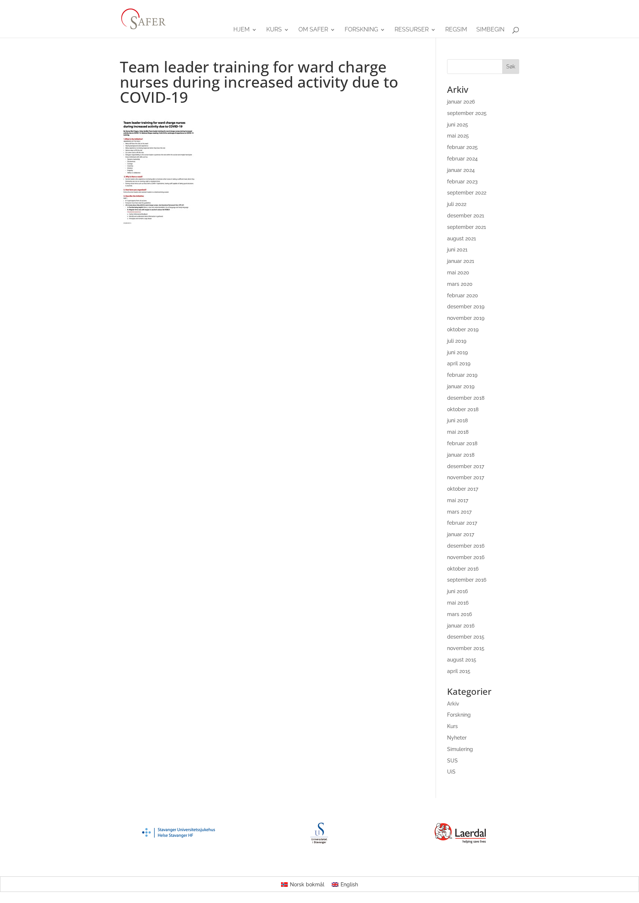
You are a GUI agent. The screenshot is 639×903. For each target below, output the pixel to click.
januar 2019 (460, 386)
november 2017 (465, 477)
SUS (452, 761)
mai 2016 (458, 603)
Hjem (241, 30)
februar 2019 (462, 375)
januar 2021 (460, 261)
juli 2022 (456, 204)
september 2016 (466, 580)
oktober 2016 (463, 569)
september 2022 (466, 193)
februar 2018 (462, 443)
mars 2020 (460, 284)
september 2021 (466, 227)
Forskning (361, 30)
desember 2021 (465, 216)
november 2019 (465, 318)
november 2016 (465, 557)
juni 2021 (457, 250)
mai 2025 (458, 136)
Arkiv (453, 704)
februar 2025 (462, 147)
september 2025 (467, 113)
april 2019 (458, 363)
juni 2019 (457, 352)
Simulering (460, 749)
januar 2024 (461, 170)
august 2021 (461, 238)
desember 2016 (465, 546)
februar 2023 (462, 182)
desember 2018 (465, 398)
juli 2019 (456, 341)
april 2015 (458, 671)
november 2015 (465, 648)
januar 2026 (461, 102)
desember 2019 (465, 307)
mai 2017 (457, 500)
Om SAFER (313, 30)
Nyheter (457, 738)
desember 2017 (465, 466)
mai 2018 (458, 432)
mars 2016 (459, 614)
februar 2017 (462, 523)
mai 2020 (458, 272)
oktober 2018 (463, 409)
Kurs (274, 30)
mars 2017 (459, 512)
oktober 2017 (462, 489)
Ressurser (412, 30)
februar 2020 (462, 295)
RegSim (456, 30)
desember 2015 (465, 637)
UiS (451, 772)
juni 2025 (457, 125)
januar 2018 (460, 455)
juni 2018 (457, 420)
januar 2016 (460, 626)
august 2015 (461, 660)
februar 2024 (462, 159)
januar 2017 (460, 534)
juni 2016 (457, 591)
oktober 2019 (463, 329)
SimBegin (490, 30)
